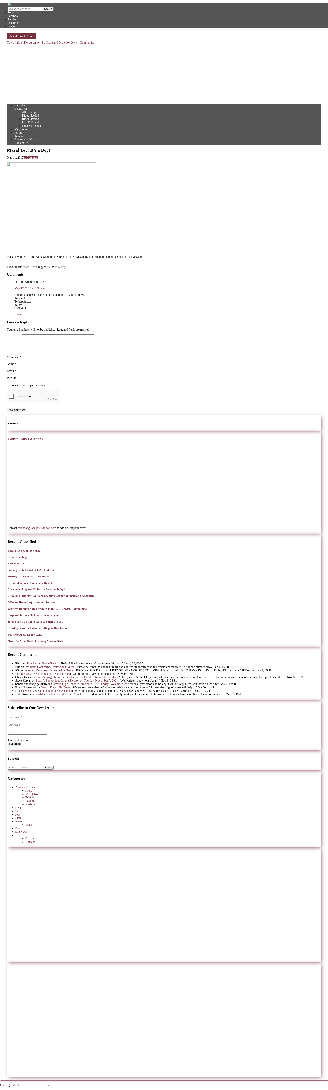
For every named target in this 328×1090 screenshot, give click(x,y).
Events (19, 811)
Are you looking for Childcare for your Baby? (36, 589)
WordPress (83, 1085)
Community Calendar (25, 439)
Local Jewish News (21, 36)
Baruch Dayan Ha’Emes (55, 687)
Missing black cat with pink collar (28, 576)
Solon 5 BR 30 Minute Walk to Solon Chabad (35, 621)
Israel (28, 824)
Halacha (30, 841)
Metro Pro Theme (35, 1085)
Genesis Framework (62, 1085)
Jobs (17, 814)
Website (11, 378)
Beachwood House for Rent (25, 634)
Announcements (25, 787)
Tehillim (30, 797)
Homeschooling (17, 557)
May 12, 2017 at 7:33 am (29, 288)
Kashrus (30, 804)
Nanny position (17, 563)
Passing (30, 800)
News (18, 821)
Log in (96, 1085)
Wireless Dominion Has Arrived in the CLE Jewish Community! (47, 608)
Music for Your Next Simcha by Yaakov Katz (35, 641)
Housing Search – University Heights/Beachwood (38, 628)
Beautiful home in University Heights (30, 582)
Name (11, 363)
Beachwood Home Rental (42, 663)
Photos (19, 828)
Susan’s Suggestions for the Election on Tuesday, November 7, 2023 (77, 677)
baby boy (60, 267)
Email (11, 371)
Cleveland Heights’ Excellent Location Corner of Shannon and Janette (51, 595)
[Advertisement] (164, 74)
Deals (18, 807)
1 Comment (31, 157)
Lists (18, 818)
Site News (21, 831)
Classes (29, 838)
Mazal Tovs (30, 267)
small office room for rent (24, 550)
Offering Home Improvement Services (31, 602)
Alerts (29, 790)
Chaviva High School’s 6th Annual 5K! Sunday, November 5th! (89, 684)
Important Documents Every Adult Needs (49, 666)
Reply (18, 314)
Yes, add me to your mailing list (30, 385)
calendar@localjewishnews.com (37, 528)
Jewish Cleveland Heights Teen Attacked (45, 673)
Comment (14, 357)
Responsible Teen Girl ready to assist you (33, 615)
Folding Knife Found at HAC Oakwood (32, 570)
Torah (18, 835)
